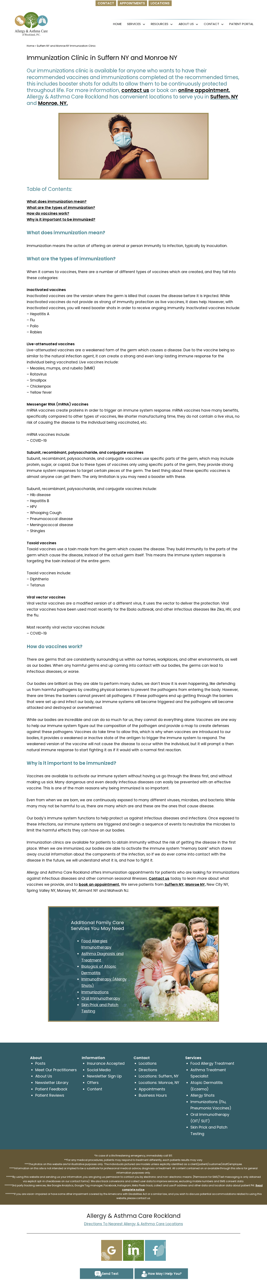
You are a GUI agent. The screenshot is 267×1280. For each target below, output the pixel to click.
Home (117, 24)
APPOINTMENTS (132, 3)
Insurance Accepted (106, 1063)
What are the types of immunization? (61, 207)
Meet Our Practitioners (56, 1069)
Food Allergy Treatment (212, 1063)
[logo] (31, 24)
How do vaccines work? (48, 213)
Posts (40, 1063)
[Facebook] (155, 1250)
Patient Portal (241, 24)
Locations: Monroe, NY (159, 1082)
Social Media (99, 1069)
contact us (135, 90)
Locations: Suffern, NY (159, 1076)
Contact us (159, 878)
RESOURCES (159, 24)
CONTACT (106, 3)
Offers (93, 1082)
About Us (186, 24)
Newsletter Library (51, 1082)
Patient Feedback (51, 1089)
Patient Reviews (49, 1095)
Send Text (110, 1273)
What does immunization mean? (57, 201)
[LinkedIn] (133, 1250)
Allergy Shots (202, 1095)
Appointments (152, 1089)
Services (134, 24)
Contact (211, 24)
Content (94, 1089)
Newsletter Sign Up (104, 1076)
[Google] (111, 1250)
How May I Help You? (165, 1273)
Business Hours (153, 1095)
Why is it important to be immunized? (61, 219)
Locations (148, 1063)
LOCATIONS (160, 3)
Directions (148, 1069)
